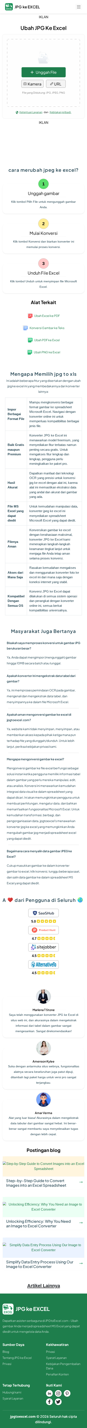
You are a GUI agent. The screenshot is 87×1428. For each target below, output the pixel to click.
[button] (79, 6)
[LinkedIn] (49, 1393)
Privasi (7, 1364)
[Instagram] (58, 1393)
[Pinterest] (67, 1393)
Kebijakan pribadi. (60, 112)
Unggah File (46, 72)
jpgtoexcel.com (23, 1416)
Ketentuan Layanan (30, 112)
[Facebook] (49, 1401)
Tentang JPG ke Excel (17, 1358)
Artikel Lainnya (43, 1285)
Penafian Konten (57, 1374)
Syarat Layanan (56, 1358)
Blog (6, 1351)
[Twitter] (58, 1401)
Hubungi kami (12, 1392)
